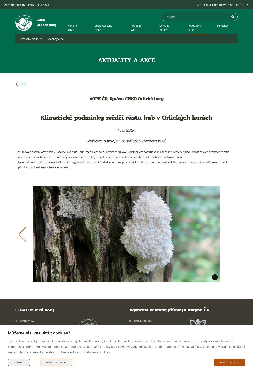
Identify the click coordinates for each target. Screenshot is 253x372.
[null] (20, 83)
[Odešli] (232, 17)
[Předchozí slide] (22, 234)
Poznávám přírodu (142, 320)
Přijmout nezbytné (56, 362)
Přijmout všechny (229, 362)
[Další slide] (231, 234)
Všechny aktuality (31, 39)
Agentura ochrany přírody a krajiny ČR (26, 4)
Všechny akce (56, 39)
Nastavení (19, 362)
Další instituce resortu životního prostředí (220, 4)
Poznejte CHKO (26, 320)
